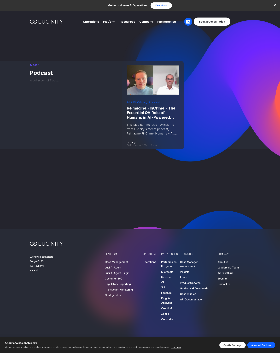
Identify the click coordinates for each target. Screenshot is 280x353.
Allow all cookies (261, 345)
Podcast (154, 102)
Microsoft (167, 272)
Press (183, 277)
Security (222, 278)
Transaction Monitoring (119, 289)
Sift (163, 287)
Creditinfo (167, 308)
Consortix (167, 319)
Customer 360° (114, 278)
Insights (184, 272)
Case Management (116, 262)
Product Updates (190, 283)
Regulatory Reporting (118, 284)
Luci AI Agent (113, 267)
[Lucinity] (46, 22)
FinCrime (139, 102)
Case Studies (188, 294)
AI (128, 102)
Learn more (176, 347)
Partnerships (166, 21)
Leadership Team (228, 267)
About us (222, 262)
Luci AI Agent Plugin (117, 273)
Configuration (113, 295)
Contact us (223, 284)
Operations (91, 21)
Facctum (166, 292)
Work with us (225, 273)
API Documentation (191, 299)
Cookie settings (232, 345)
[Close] (274, 5)
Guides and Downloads (194, 288)
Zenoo (165, 313)
